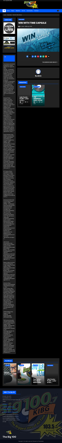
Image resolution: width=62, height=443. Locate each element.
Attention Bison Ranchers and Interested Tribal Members (9, 284)
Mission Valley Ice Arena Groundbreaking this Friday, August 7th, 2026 (9, 264)
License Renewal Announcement (10, 409)
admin (23, 26)
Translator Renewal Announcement (10, 412)
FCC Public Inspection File (8, 406)
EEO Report (5, 404)
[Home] (4, 10)
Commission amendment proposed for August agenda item (9, 65)
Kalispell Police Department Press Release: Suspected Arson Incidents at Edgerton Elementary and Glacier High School (9, 101)
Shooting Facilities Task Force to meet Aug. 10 (9, 200)
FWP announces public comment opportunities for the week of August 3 (9, 322)
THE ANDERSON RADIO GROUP (37, 98)
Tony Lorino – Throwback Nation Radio (37, 380)
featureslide (21, 19)
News (12, 10)
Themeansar (40, 441)
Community (30, 10)
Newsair (34, 441)
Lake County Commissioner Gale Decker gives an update (9, 243)
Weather (18, 10)
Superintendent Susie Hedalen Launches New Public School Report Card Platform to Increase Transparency (9, 137)
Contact (36, 10)
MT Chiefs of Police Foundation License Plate (8, 173)
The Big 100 (9, 436)
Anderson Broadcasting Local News (8, 58)
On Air (23, 10)
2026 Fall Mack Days (8, 311)
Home (8, 10)
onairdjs (7, 365)
